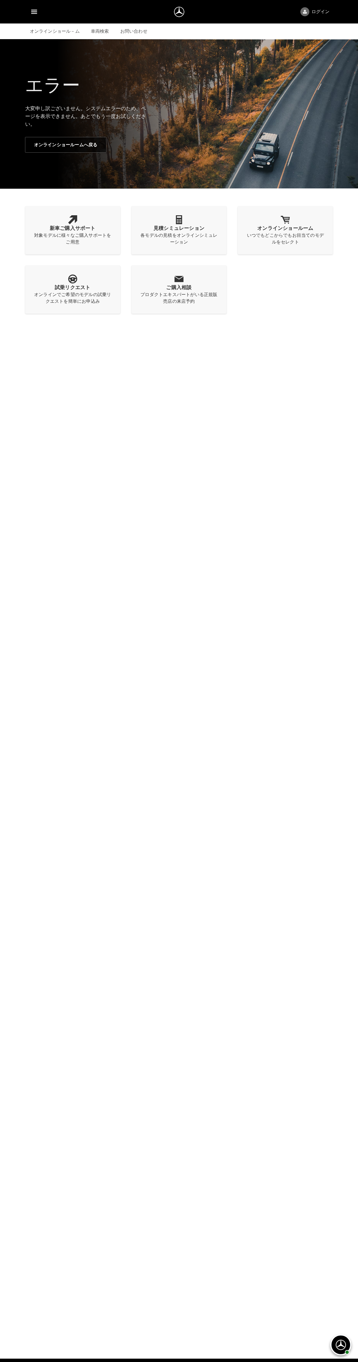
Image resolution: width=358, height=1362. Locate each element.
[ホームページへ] (179, 11)
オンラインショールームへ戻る (66, 145)
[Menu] (34, 12)
